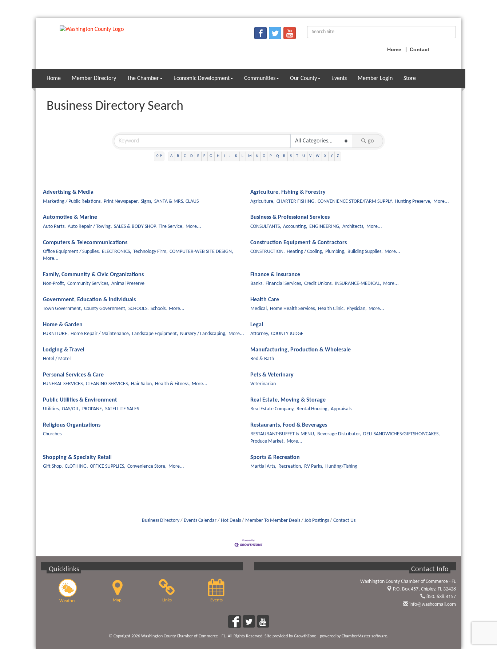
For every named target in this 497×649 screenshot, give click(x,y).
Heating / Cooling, (305, 251)
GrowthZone (305, 636)
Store (409, 78)
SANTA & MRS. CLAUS (176, 201)
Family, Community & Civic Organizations (93, 275)
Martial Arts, (263, 466)
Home (54, 78)
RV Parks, (313, 466)
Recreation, (290, 466)
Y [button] (332, 156)
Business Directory (160, 520)
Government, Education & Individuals (89, 300)
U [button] (303, 156)
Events (339, 78)
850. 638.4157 (440, 597)
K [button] (236, 156)
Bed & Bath (262, 358)
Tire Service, (171, 226)
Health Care (264, 300)
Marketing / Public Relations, (72, 201)
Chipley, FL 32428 (424, 589)
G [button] (211, 156)
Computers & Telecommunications (85, 243)
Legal (256, 325)
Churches (52, 434)
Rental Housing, (313, 409)
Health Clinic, (331, 308)
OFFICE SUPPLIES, (108, 466)
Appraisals (341, 409)
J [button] (230, 156)
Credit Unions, (318, 283)
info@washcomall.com (432, 604)
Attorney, (259, 333)
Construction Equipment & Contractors (298, 243)
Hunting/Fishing (341, 466)
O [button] (264, 156)
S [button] (291, 156)
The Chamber (143, 78)
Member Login (375, 78)
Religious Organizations (71, 425)
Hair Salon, (142, 384)
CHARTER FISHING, (296, 201)
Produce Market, (267, 441)
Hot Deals (231, 520)
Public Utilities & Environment (80, 400)
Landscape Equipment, (155, 333)
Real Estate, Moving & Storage (288, 400)
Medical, (259, 308)
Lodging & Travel (63, 350)
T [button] (297, 156)
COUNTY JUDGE (287, 333)
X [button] (325, 156)
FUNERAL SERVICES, (63, 384)
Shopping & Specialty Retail (77, 457)
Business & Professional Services (290, 217)
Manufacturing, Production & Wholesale (300, 350)
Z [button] (338, 156)
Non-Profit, (54, 283)
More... (441, 201)
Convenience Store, (147, 466)
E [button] (198, 156)
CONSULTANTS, (265, 226)
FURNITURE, (56, 333)
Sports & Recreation (275, 457)
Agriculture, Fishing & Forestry (288, 192)
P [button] (271, 156)
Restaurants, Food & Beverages (288, 425)
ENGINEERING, (325, 226)
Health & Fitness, (172, 384)
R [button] (284, 156)
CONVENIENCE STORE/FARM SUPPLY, (355, 201)
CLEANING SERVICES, (107, 384)
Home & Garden (63, 325)
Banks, (257, 283)
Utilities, (51, 409)
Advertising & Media (68, 192)
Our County (303, 78)
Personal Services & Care (73, 375)
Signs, (146, 201)
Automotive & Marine (70, 217)
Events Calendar (200, 520)
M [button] (249, 156)
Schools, (159, 308)
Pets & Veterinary (272, 375)
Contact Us (344, 520)
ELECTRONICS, (116, 251)
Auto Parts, (54, 226)
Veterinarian (263, 384)
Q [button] (277, 156)
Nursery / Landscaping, (203, 333)
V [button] (310, 156)
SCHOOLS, (138, 308)
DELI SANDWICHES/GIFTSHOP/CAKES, (401, 434)
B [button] (178, 156)
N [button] (257, 156)
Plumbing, (335, 251)
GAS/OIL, (71, 409)
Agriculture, (262, 201)
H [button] (218, 156)
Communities (259, 78)
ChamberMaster (356, 636)
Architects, (353, 226)
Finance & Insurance (275, 275)
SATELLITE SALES (122, 409)
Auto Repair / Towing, (90, 226)
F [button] (204, 156)
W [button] (317, 156)
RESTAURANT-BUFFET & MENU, (282, 434)
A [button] (171, 156)
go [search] (371, 141)
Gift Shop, (53, 466)
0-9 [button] (159, 156)
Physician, (357, 308)
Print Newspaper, (121, 201)
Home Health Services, (293, 308)
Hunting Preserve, (413, 201)
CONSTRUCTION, (267, 251)
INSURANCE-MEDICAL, (358, 283)
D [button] (191, 156)
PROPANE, (92, 409)
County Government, (105, 308)
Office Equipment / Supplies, (71, 251)
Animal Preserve (127, 283)
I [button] (224, 156)
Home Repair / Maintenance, (100, 333)
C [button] (185, 156)
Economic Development (202, 78)
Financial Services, (284, 283)
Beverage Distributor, (339, 434)
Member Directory (94, 78)
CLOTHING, (76, 466)
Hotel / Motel (57, 358)
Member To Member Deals (272, 520)
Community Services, (88, 283)
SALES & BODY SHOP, (135, 226)
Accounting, (295, 226)
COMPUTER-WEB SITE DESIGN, (201, 251)
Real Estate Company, (272, 409)
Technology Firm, (150, 251)
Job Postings (317, 520)
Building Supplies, (365, 251)
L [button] (242, 156)
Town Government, (62, 308)
